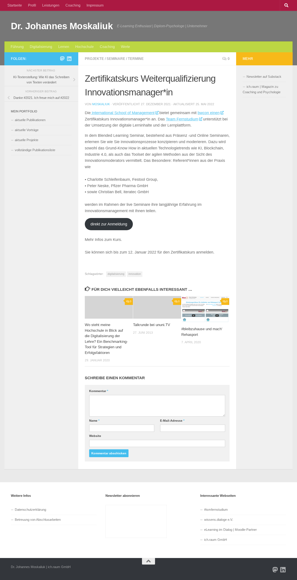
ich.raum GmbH (215, 539)
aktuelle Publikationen (30, 120)
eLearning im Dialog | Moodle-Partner (230, 529)
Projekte (94, 59)
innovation (134, 274)
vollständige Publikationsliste (35, 150)
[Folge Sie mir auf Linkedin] (69, 58)
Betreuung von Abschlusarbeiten (38, 519)
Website (95, 436)
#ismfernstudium (216, 509)
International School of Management (123, 113)
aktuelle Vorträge (26, 130)
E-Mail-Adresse (172, 420)
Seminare (116, 59)
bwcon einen (209, 113)
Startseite (14, 5)
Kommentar (98, 391)
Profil (32, 5)
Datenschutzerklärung (30, 509)
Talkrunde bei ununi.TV (151, 325)
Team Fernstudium (182, 119)
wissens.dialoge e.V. (218, 519)
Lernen (63, 47)
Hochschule (84, 47)
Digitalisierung (41, 47)
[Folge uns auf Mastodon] (62, 58)
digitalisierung (116, 274)
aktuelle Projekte (26, 140)
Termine (136, 59)
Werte (125, 47)
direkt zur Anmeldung (108, 224)
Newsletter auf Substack (264, 76)
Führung (17, 47)
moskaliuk (101, 104)
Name (94, 420)
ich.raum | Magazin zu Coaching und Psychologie (261, 89)
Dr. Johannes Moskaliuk (62, 26)
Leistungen (50, 5)
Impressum (95, 5)
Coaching (72, 5)
